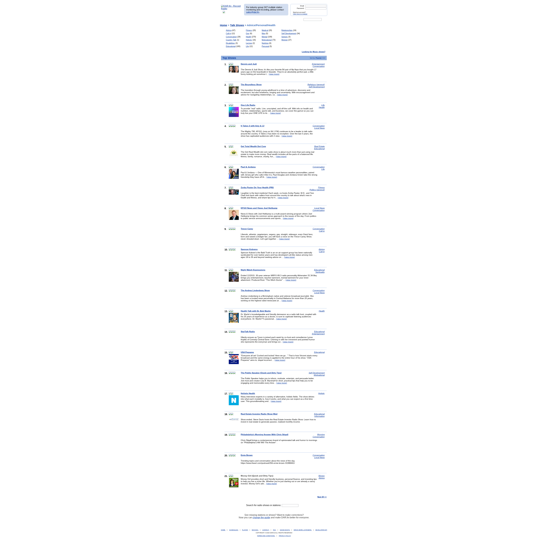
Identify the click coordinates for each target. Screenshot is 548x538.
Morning (321, 434)
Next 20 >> (322, 497)
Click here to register (300, 14)
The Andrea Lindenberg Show (255, 290)
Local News (319, 128)
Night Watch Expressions (253, 270)
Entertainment (318, 64)
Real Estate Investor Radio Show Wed (259, 414)
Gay (247, 33)
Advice (229, 30)
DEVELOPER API (321, 530)
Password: (300, 8)
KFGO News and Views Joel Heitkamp (259, 208)
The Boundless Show (251, 84)
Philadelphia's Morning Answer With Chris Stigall (264, 434)
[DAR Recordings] (240, 20)
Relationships (287, 30)
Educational (231, 46)
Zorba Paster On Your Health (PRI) (257, 187)
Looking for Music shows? (313, 52)
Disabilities (230, 43)
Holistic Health (248, 393)
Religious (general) (316, 84)
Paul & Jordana (248, 167)
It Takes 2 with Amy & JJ (252, 126)
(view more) (274, 74)
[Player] (254, 20)
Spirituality (320, 272)
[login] (322, 11)
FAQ (274, 530)
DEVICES (255, 530)
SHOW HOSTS (285, 530)
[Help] (266, 20)
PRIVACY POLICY (285, 536)
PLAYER (245, 530)
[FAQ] (276, 20)
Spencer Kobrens (249, 249)
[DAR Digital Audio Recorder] (226, 20)
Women (284, 40)
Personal (265, 46)
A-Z (324, 58)
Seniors (284, 37)
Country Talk (231, 40)
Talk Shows (237, 25)
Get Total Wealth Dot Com (253, 146)
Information (319, 416)
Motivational (267, 40)
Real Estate (319, 146)
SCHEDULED (233, 530)
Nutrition (265, 43)
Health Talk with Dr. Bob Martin (256, 311)
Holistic (249, 40)
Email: (302, 6)
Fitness (249, 30)
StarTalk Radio (248, 331)
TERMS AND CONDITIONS (266, 536)
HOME (223, 530)
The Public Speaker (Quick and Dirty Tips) (261, 373)
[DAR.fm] (231, 8)
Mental (264, 37)
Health (248, 37)
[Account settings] (287, 20)
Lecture (249, 43)
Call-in (228, 33)
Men (263, 33)
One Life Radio (248, 105)
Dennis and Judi (249, 64)
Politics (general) (317, 190)
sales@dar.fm (252, 12)
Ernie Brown (247, 455)
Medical (265, 30)
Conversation (231, 37)
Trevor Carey (247, 229)
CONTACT (265, 530)
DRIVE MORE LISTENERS (303, 530)
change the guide (261, 517)
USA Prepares (247, 352)
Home (223, 25)
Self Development (288, 33)
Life (247, 46)
